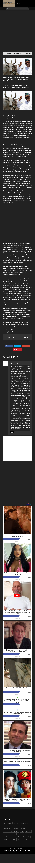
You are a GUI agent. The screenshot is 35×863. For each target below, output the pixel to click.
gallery (13, 834)
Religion (13, 839)
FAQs (20, 850)
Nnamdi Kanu (26, 836)
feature (28, 831)
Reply (12, 432)
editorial (23, 828)
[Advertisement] (17, 31)
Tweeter (18, 345)
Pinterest (18, 349)
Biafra (14, 826)
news (11, 836)
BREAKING (21, 826)
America (16, 823)
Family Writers (14, 831)
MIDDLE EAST (21, 834)
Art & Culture (24, 823)
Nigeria (17, 836)
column (16, 828)
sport (26, 839)
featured (6, 834)
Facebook (9, 345)
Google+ (26, 345)
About (9, 850)
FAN (22, 831)
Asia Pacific (7, 826)
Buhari (28, 826)
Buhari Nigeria (7, 828)
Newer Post (10, 337)
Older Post (25, 337)
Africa (9, 823)
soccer (20, 839)
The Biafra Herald (21, 848)
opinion (6, 839)
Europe (6, 831)
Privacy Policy (26, 850)
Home (5, 850)
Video (5, 842)
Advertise (15, 850)
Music (5, 836)
